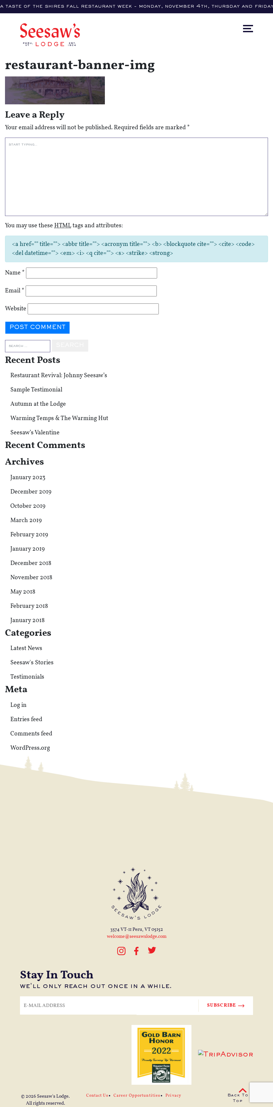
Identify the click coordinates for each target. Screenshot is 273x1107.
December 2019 (30, 492)
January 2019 (27, 549)
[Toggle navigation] (254, 14)
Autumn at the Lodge (38, 404)
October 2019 (27, 506)
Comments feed (31, 734)
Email (14, 291)
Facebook (137, 951)
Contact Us (97, 1095)
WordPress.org (30, 748)
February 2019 (29, 535)
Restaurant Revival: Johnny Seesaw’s (58, 376)
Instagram (121, 954)
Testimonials (27, 677)
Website (15, 309)
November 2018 (31, 578)
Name (15, 273)
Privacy (173, 1095)
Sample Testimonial (36, 390)
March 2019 (26, 520)
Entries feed (26, 720)
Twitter (152, 954)
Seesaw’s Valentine (35, 433)
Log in (18, 705)
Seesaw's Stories (32, 663)
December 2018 (30, 563)
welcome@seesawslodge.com (136, 937)
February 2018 (29, 606)
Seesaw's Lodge (53, 1096)
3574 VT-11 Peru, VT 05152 (136, 930)
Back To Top (237, 1098)
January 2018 (27, 620)
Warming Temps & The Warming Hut (59, 418)
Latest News (26, 648)
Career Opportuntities (137, 1095)
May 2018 (22, 592)
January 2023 (27, 478)
